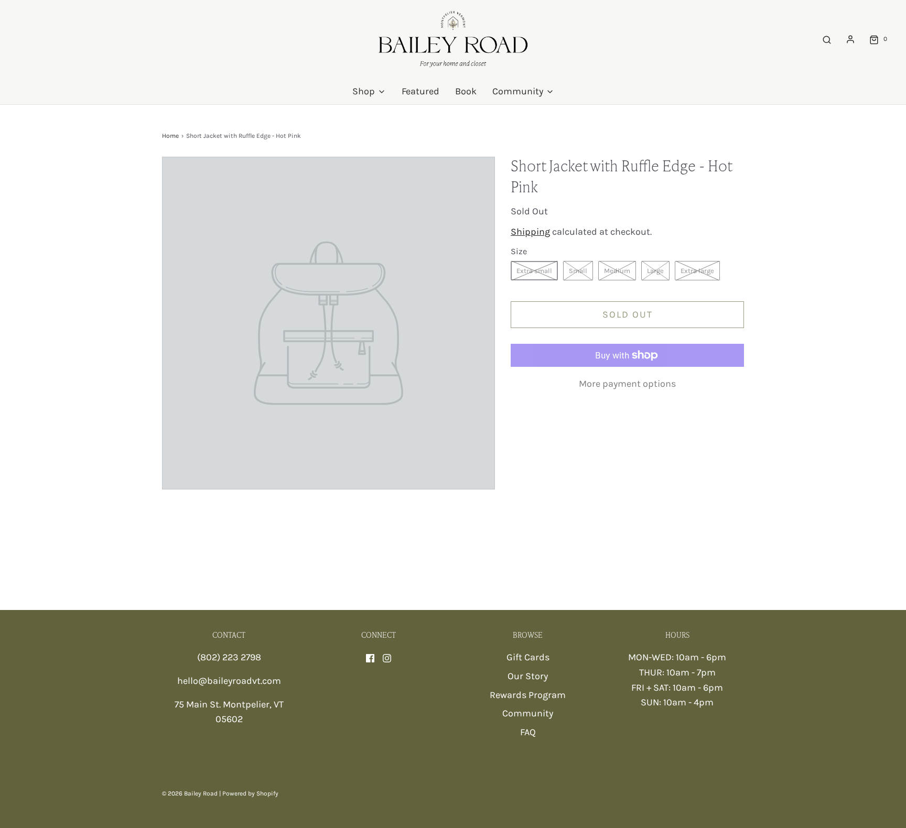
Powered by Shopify (250, 793)
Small (578, 271)
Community (527, 713)
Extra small (534, 271)
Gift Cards (527, 657)
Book (466, 91)
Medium (617, 271)
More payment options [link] (627, 383)
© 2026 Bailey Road (190, 793)
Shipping (530, 231)
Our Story (528, 676)
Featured (420, 91)
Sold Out (627, 314)
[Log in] (850, 39)
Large (655, 271)
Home (170, 135)
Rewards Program (528, 695)
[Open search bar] (826, 39)
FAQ (528, 732)
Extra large (697, 271)
